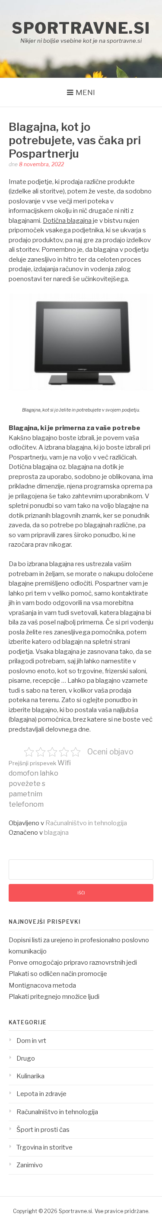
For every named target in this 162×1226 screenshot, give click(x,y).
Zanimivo (29, 1165)
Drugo (25, 1058)
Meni (85, 92)
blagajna (56, 832)
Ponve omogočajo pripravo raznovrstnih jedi (73, 962)
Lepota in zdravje (41, 1094)
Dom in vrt (31, 1041)
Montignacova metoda (42, 985)
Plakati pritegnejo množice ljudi (54, 997)
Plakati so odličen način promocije (58, 974)
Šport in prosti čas (43, 1130)
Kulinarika (30, 1076)
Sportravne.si (81, 28)
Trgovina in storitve (44, 1147)
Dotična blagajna (67, 221)
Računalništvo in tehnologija (86, 823)
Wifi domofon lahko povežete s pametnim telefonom (40, 783)
